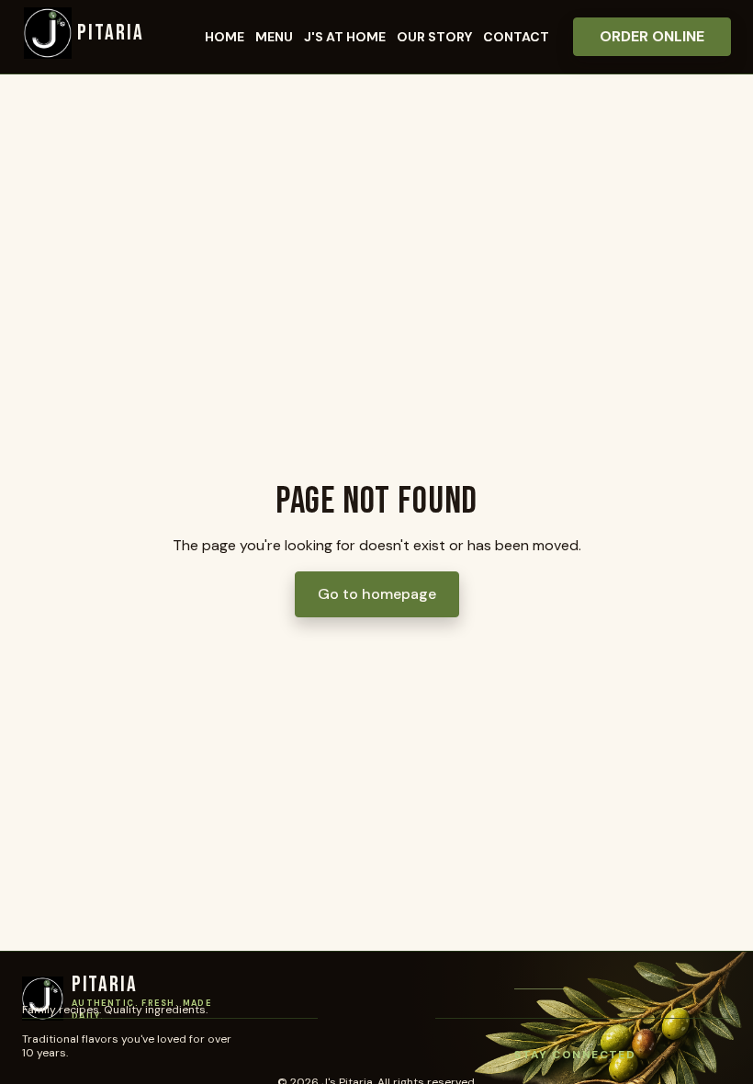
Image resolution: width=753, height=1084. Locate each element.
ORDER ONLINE (652, 36)
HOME (224, 36)
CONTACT (516, 36)
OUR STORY (434, 36)
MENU (274, 36)
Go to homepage (377, 594)
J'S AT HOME (345, 36)
